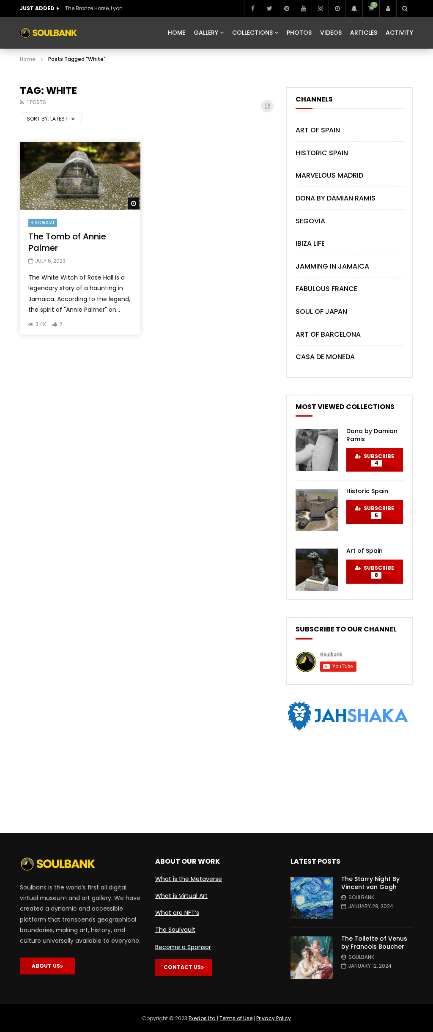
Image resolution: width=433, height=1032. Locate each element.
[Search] (404, 8)
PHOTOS (299, 32)
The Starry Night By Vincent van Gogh (370, 883)
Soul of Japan (321, 311)
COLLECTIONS (252, 32)
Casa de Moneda (325, 357)
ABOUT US (46, 965)
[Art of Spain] (317, 570)
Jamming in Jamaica (332, 266)
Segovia (310, 221)
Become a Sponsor (183, 947)
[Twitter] (269, 8)
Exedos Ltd (202, 1018)
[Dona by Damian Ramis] (317, 450)
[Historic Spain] (317, 510)
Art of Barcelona (328, 334)
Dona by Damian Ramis (335, 198)
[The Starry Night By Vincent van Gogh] (311, 898)
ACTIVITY (399, 32)
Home (28, 59)
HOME (176, 32)
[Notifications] (353, 8)
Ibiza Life (310, 243)
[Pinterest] (286, 8)
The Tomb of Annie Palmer (67, 242)
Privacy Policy (273, 1018)
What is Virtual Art (181, 896)
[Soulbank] (48, 33)
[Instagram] (320, 8)
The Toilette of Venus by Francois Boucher (374, 942)
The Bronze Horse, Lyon (94, 8)
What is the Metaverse (188, 879)
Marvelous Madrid (329, 175)
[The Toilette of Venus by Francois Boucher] (311, 957)
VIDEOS (331, 32)
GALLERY (206, 32)
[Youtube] (303, 8)
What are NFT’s (177, 912)
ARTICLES (363, 32)
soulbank (361, 897)
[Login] (387, 8)
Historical (42, 223)
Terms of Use (235, 1018)
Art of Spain (318, 130)
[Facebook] (252, 8)
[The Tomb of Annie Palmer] (80, 176)
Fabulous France (326, 289)
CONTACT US (182, 967)
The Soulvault (175, 929)
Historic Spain (322, 153)
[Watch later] (337, 8)
